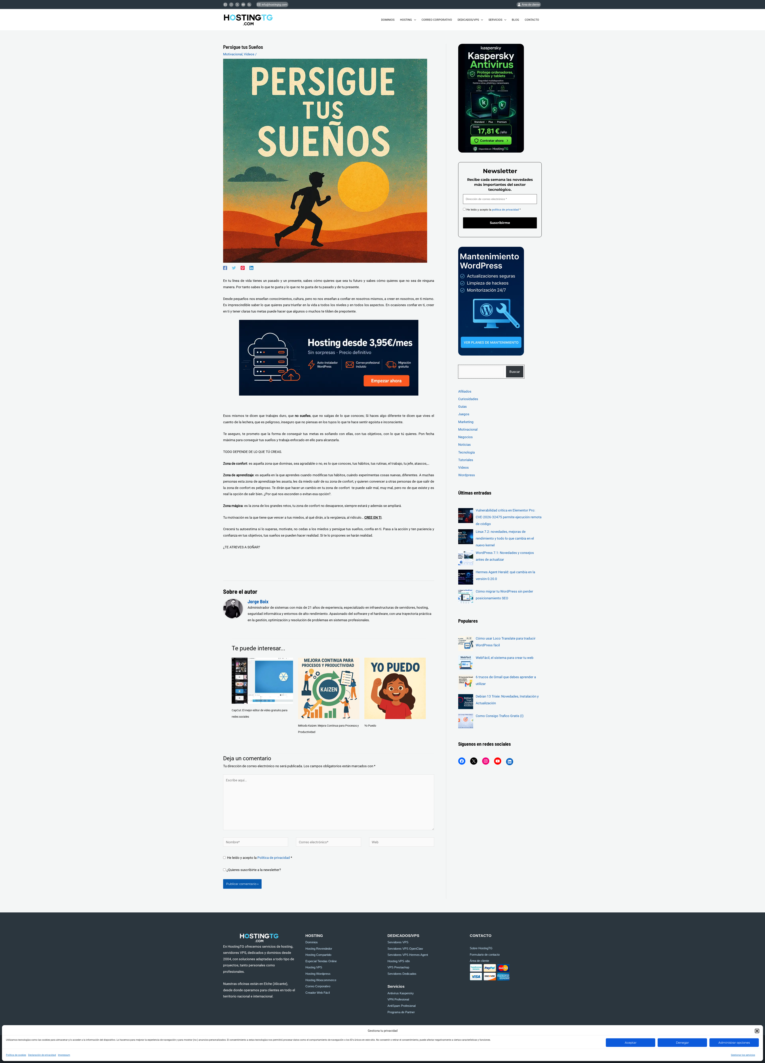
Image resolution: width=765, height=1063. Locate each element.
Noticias (464, 445)
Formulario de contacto (485, 954)
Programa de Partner (401, 1012)
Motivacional (232, 54)
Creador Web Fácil (317, 992)
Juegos (463, 414)
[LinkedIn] (509, 761)
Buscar (514, 372)
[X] (473, 761)
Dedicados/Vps (468, 19)
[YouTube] (497, 761)
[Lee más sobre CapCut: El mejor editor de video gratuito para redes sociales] (262, 680)
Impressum (64, 1055)
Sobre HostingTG (481, 948)
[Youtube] (243, 4)
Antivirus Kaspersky (400, 993)
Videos (249, 54)
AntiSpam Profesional (401, 1005)
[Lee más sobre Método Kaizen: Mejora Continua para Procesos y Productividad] (328, 688)
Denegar (682, 1042)
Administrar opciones (734, 1042)
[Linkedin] (251, 268)
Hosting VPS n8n (398, 961)
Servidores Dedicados (401, 973)
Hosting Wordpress (318, 973)
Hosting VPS (313, 967)
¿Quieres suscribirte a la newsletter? (253, 870)
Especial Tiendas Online (321, 961)
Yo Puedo (370, 725)
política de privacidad (505, 209)
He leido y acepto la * (493, 209)
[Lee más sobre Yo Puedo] (395, 688)
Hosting (406, 19)
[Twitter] (237, 4)
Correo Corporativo (437, 19)
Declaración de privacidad (42, 1055)
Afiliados (464, 391)
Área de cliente (479, 960)
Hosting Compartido (318, 954)
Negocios (465, 437)
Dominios (387, 19)
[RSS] (249, 4)
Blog (515, 19)
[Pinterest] (243, 268)
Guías (462, 407)
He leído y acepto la (259, 858)
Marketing (466, 422)
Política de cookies (16, 1055)
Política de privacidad (274, 858)
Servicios (495, 19)
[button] (757, 1031)
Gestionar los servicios (743, 1055)
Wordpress (466, 475)
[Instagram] (231, 4)
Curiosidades (468, 399)
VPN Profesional (398, 999)
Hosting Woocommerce (320, 980)
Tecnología (466, 452)
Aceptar (631, 1042)
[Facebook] (225, 4)
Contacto (532, 19)
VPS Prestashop (398, 967)
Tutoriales (465, 460)
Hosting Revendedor (318, 948)
